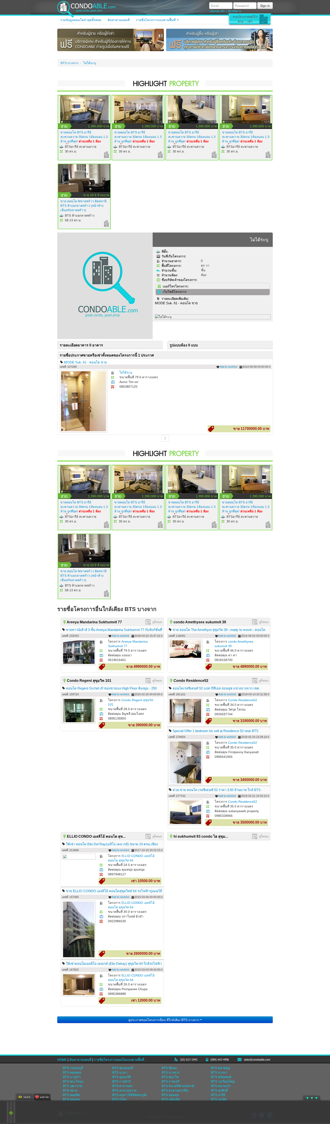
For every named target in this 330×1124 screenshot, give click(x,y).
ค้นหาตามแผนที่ (119, 20)
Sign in (265, 5)
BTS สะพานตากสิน (175, 1090)
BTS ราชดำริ (121, 1081)
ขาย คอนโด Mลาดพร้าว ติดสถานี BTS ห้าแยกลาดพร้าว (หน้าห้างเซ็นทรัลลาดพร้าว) (83, 205)
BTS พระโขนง (73, 1081)
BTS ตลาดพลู (220, 1068)
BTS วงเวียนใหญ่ (223, 1081)
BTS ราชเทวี (170, 1081)
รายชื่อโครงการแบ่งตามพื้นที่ (156, 20)
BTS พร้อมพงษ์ (221, 1077)
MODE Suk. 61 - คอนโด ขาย (85, 362)
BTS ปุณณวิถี (121, 1077)
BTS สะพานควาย (124, 1090)
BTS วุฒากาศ (72, 1086)
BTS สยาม (70, 1090)
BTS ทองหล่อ (72, 1072)
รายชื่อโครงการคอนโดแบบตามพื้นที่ (119, 1059)
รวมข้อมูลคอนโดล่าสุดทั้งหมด (80, 20)
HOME (62, 1059)
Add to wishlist (228, 366)
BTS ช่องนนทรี (122, 1068)
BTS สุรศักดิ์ (219, 1090)
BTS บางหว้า (72, 1077)
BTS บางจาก (69, 63)
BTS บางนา (219, 1072)
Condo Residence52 (242, 700)
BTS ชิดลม (169, 1068)
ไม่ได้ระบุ (89, 63)
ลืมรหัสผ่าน (234, 11)
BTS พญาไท (170, 1077)
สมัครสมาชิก (217, 11)
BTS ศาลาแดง (122, 1086)
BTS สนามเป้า (221, 1086)
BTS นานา (119, 1072)
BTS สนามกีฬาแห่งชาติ (178, 1086)
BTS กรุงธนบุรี (73, 1068)
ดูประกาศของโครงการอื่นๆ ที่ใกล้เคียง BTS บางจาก (164, 1019)
